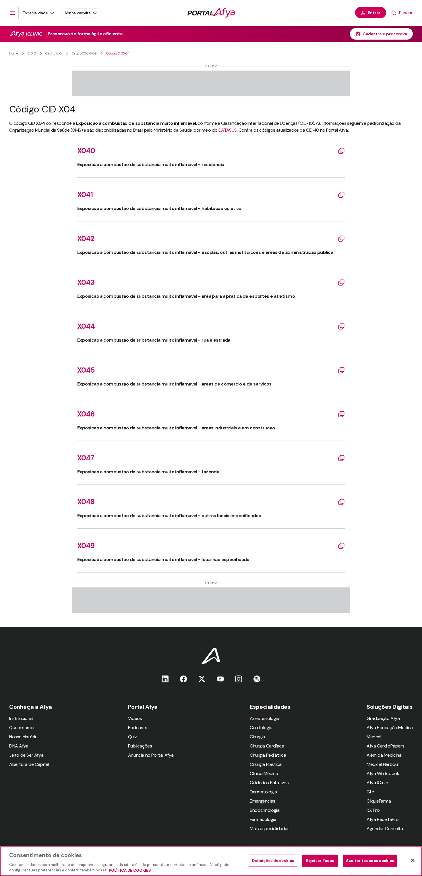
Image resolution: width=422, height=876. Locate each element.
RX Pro (373, 810)
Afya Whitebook (383, 773)
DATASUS (227, 130)
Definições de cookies (273, 860)
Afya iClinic (377, 783)
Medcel (374, 737)
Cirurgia (257, 737)
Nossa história (23, 737)
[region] (211, 861)
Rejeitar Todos (320, 860)
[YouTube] (220, 678)
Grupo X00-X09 (84, 53)
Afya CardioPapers (385, 746)
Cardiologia (261, 728)
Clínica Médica (264, 773)
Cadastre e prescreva (385, 33)
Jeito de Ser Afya (26, 755)
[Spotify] (256, 678)
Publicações (140, 746)
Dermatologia (263, 792)
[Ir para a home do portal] (211, 12)
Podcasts (137, 728)
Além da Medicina (384, 755)
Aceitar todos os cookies (370, 860)
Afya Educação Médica (390, 728)
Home (13, 53)
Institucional (21, 718)
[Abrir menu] (12, 12)
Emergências (262, 801)
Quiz (132, 737)
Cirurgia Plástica (265, 764)
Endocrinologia (264, 810)
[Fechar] (412, 860)
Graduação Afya (383, 718)
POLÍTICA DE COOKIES (130, 870)
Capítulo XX (53, 53)
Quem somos (22, 728)
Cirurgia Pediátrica (268, 755)
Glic (370, 792)
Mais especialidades (269, 829)
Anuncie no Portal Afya (151, 755)
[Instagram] (238, 678)
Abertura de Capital (29, 764)
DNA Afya (18, 746)
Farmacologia (263, 819)
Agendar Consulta (385, 829)
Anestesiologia (264, 718)
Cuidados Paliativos (269, 783)
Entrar (374, 12)
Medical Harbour (383, 764)
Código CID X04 (118, 53)
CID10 (31, 53)
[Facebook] (183, 678)
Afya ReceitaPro (383, 819)
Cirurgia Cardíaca (267, 746)
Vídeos (135, 718)
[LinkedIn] (165, 678)
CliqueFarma (379, 801)
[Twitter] (201, 678)
